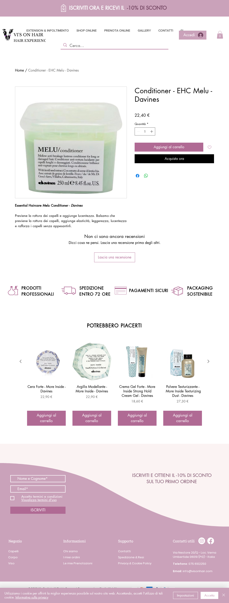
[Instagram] (201, 540)
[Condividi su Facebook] (137, 175)
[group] (114, 384)
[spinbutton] (145, 131)
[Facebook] (210, 540)
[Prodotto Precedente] (20, 361)
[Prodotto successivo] (208, 361)
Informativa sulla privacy (31, 597)
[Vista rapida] (46, 361)
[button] (51, 8)
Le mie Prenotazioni (77, 563)
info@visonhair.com (197, 571)
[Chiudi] (223, 595)
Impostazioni (185, 595)
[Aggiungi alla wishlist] (209, 147)
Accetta (209, 595)
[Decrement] (138, 131)
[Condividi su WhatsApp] (146, 175)
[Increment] (152, 131)
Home (19, 70)
